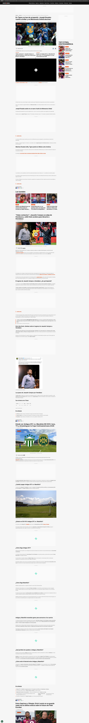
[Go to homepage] (6, 3)
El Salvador (66, 3)
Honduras (56, 3)
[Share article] (55, 49)
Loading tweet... (19, 135)
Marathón (27, 524)
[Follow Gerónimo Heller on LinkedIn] (25, 455)
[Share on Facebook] (17, 188)
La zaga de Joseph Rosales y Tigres (21, 82)
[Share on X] (16, 188)
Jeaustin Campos (39, 277)
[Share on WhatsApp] (20, 188)
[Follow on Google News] (53, 49)
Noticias (19, 431)
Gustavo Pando (20, 248)
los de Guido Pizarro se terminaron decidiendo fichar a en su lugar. (33, 153)
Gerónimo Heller (20, 455)
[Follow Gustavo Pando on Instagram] (25, 248)
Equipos (17, 15)
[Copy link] (21, 188)
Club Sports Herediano (20, 252)
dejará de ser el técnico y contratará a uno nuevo (47, 274)
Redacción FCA (20, 48)
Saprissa (37, 3)
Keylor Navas (46, 3)
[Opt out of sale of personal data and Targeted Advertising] (2, 721)
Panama (70, 3)
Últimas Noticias (32, 3)
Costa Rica (52, 3)
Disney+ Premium (46, 524)
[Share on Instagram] (18, 188)
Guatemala (61, 3)
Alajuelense (41, 3)
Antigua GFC (18, 459)
